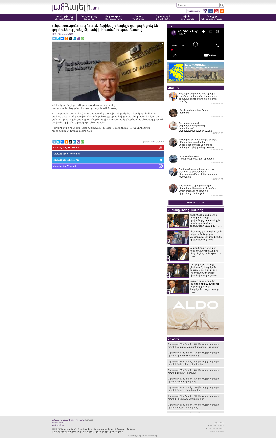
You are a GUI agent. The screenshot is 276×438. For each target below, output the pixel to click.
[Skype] (58, 38)
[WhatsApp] (82, 38)
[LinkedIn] (74, 38)
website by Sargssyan (216, 431)
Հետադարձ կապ (216, 425)
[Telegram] (54, 38)
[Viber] (78, 38)
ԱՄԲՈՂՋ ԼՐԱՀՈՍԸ (195, 202)
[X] (70, 38)
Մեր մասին (219, 422)
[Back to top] (271, 433)
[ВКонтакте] (62, 38)
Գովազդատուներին (215, 428)
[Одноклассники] (66, 38)
